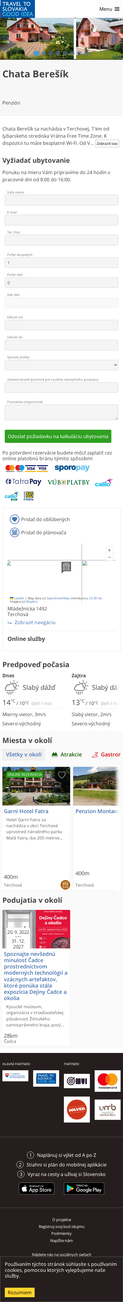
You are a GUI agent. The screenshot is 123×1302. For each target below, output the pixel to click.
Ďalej (113, 38)
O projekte (61, 1219)
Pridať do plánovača (43, 532)
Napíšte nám (61, 1240)
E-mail (12, 212)
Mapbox (32, 602)
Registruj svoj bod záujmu (61, 1226)
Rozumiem (20, 1292)
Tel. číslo (13, 232)
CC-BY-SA (95, 598)
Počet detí (15, 275)
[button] (109, 550)
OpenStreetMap (58, 598)
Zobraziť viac (107, 143)
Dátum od (15, 317)
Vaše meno (15, 192)
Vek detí (13, 295)
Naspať (9, 38)
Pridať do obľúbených (45, 519)
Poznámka (25, 402)
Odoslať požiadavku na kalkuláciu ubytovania (58, 436)
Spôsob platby (18, 357)
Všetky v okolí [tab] (23, 754)
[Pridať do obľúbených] (62, 775)
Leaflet (18, 598)
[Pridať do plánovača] (48, 775)
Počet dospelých (20, 255)
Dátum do (15, 337)
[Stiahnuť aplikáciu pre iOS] (36, 1195)
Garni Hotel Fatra (26, 811)
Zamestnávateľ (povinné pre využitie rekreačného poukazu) (52, 379)
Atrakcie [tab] (71, 754)
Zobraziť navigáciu (35, 622)
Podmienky (61, 1233)
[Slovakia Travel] (17, 9)
